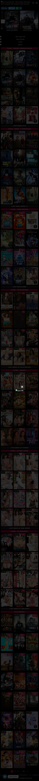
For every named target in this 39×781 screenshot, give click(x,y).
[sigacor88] (19, 390)
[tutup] (22, 387)
